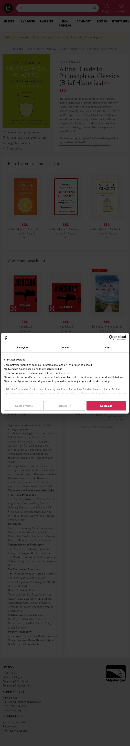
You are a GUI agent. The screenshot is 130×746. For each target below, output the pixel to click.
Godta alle (106, 405)
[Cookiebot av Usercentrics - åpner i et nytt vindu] (111, 337)
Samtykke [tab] (22, 347)
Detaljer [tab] (65, 347)
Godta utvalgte (24, 405)
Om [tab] (107, 347)
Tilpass (63, 405)
